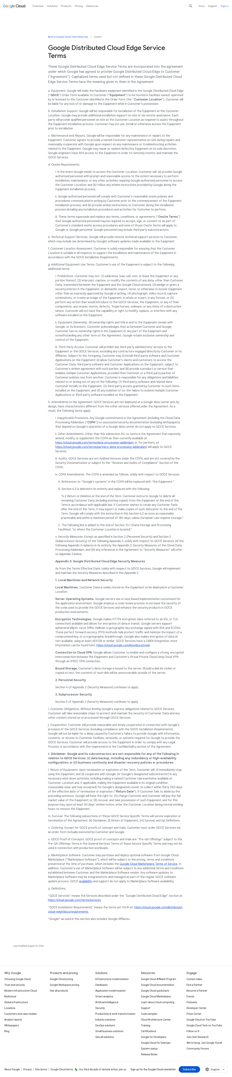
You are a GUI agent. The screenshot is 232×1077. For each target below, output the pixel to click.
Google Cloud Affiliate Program (158, 979)
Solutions (52, 6)
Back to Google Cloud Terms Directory (68, 36)
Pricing (79, 6)
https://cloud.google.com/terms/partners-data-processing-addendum (100, 447)
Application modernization (110, 990)
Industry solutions (105, 1019)
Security (100, 1008)
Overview (38, 6)
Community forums (198, 1048)
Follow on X (193, 1031)
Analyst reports (13, 1019)
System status (149, 1048)
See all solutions (104, 1037)
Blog (6, 1031)
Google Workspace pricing (64, 984)
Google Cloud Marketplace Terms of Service (148, 864)
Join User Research (198, 1037)
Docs (201, 6)
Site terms (41, 1069)
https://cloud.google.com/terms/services (74, 900)
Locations (9, 1008)
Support (212, 6)
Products (66, 6)
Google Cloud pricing (61, 979)
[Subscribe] (189, 1069)
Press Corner (194, 1013)
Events (190, 996)
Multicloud (10, 996)
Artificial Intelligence (106, 1002)
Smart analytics (104, 996)
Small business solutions (109, 1031)
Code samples (149, 1013)
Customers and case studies (20, 1013)
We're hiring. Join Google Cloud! (204, 1042)
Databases (101, 984)
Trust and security (14, 984)
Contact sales (194, 979)
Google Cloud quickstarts (155, 990)
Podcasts (192, 1002)
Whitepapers (11, 1025)
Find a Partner (194, 984)
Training (145, 1025)
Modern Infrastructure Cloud (20, 990)
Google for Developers (153, 1037)
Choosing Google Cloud (17, 979)
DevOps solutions (105, 1025)
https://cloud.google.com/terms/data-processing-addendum (94, 442)
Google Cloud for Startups (156, 1042)
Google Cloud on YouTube (201, 1019)
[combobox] (215, 1069)
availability (85, 881)
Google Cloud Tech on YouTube (204, 1025)
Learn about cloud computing (157, 1002)
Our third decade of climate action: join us (102, 1069)
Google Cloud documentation (157, 984)
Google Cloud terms (62, 1069)
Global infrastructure (16, 1002)
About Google (12, 1069)
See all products (59, 990)
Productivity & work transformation (115, 1013)
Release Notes (149, 1054)
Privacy (27, 1069)
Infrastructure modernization (112, 979)
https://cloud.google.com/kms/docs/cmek (123, 645)
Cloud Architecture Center (156, 1019)
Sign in (224, 6)
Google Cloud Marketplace (156, 996)
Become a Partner (197, 990)
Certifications (148, 1031)
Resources (92, 6)
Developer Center (196, 1008)
